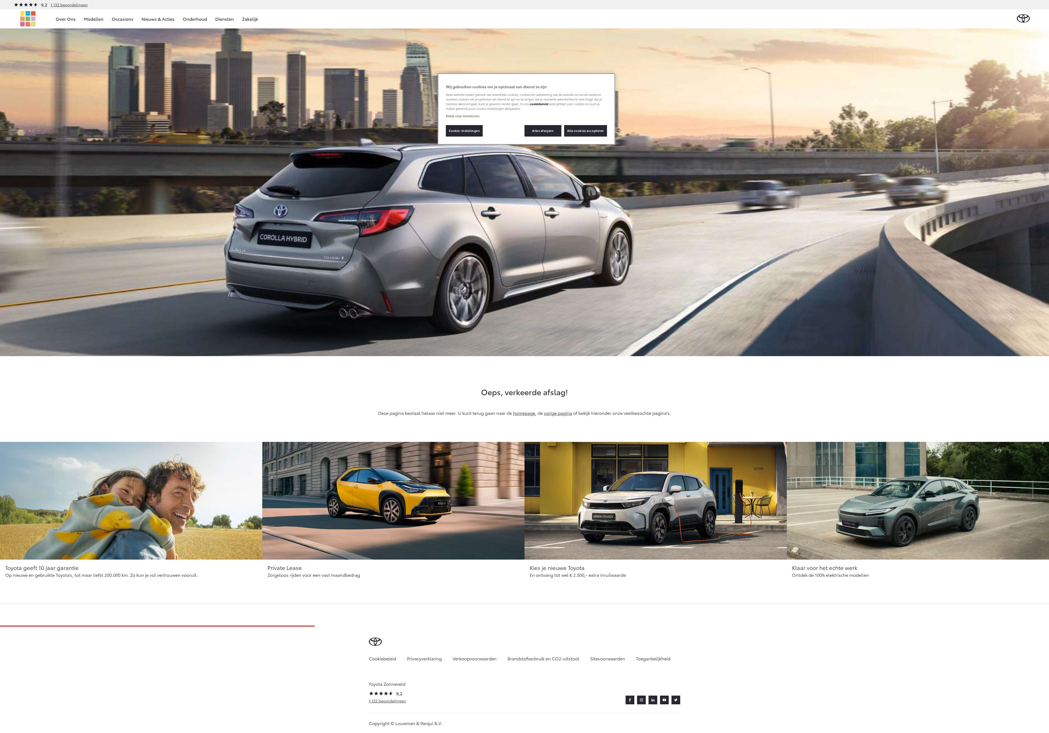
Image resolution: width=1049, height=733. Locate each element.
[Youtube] (664, 700)
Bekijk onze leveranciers (462, 116)
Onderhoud (195, 19)
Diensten (224, 19)
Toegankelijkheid (653, 658)
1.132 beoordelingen (69, 4)
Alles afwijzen (542, 130)
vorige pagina (558, 413)
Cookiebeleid (382, 658)
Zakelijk (250, 19)
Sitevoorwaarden (607, 658)
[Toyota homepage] (1023, 18)
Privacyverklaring (424, 658)
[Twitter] (675, 700)
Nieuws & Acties (158, 19)
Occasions (122, 19)
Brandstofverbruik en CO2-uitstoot (543, 658)
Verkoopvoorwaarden (475, 658)
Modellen (94, 19)
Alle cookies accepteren (585, 130)
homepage (524, 413)
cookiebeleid (539, 104)
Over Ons (66, 19)
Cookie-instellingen (464, 130)
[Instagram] (641, 700)
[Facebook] (630, 700)
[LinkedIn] (653, 700)
